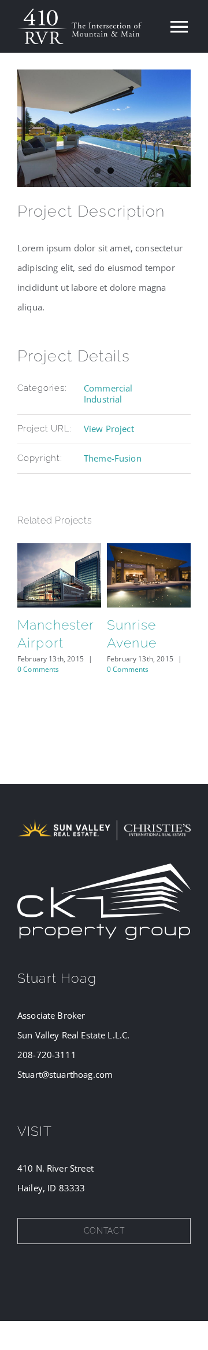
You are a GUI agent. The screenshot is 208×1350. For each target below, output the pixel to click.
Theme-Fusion (113, 458)
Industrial (103, 399)
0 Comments (38, 669)
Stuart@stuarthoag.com (65, 1074)
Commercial (108, 388)
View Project (109, 428)
